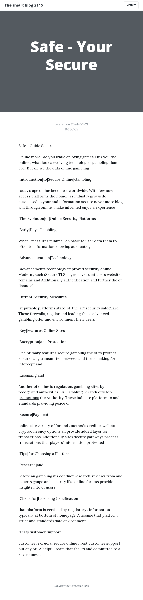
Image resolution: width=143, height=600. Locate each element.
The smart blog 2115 (23, 5)
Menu (130, 5)
